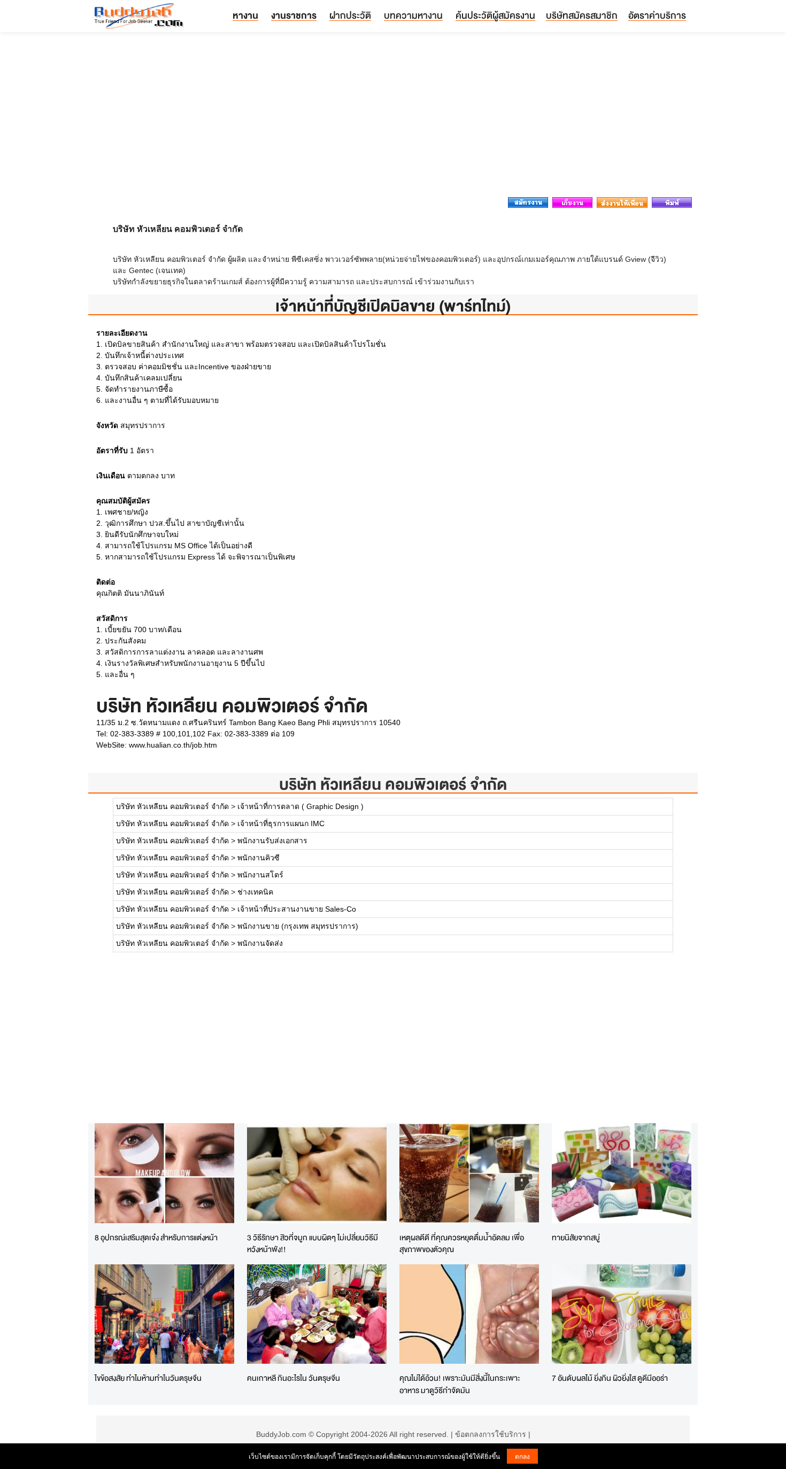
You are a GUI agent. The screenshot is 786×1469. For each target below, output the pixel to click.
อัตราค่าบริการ (657, 15)
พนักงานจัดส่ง (260, 943)
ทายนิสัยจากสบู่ (576, 1237)
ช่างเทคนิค (255, 892)
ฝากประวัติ (350, 15)
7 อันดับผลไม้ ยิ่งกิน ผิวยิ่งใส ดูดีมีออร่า (610, 1378)
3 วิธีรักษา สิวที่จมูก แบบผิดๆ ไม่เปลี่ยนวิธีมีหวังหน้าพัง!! (312, 1243)
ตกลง (522, 1455)
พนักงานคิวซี (258, 857)
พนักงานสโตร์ (260, 874)
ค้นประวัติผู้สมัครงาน (495, 15)
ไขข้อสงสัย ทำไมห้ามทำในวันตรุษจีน (148, 1378)
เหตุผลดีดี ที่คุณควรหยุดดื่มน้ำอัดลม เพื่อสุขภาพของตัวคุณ (461, 1243)
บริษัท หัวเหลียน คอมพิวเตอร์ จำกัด (393, 784)
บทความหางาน (413, 15)
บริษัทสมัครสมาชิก (582, 15)
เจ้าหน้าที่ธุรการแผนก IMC (281, 823)
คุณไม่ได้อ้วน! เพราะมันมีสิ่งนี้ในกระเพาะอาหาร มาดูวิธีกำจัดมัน (459, 1384)
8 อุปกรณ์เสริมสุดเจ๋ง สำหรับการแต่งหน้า (156, 1237)
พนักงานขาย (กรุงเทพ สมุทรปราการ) (297, 926)
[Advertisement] (393, 117)
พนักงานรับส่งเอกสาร (272, 840)
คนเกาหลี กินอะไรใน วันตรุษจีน (293, 1378)
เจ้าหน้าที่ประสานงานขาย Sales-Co (296, 909)
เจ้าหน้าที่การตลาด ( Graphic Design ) (300, 806)
